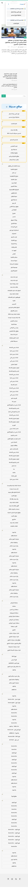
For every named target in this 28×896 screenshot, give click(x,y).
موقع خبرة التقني (14, 206)
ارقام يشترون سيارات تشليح (14, 643)
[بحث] (2, 2)
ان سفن (14, 172)
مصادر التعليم (14, 321)
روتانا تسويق (14, 220)
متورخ (14, 213)
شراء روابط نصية (14, 283)
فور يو (14, 425)
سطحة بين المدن (14, 609)
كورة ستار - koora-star (14, 699)
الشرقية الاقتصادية (14, 189)
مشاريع (14, 519)
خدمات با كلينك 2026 (14, 509)
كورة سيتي (14, 659)
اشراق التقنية (14, 169)
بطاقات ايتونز (14, 445)
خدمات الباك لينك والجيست (14, 485)
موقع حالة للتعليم (14, 331)
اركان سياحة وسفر (14, 159)
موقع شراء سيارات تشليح (14, 640)
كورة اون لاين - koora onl (14, 729)
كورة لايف (14, 752)
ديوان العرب (14, 516)
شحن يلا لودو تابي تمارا (14, 411)
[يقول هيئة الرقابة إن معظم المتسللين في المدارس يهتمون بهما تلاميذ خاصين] (14, 31)
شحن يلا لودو (14, 435)
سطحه (14, 606)
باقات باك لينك (14, 287)
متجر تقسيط (14, 384)
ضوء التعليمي (14, 146)
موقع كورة (14, 796)
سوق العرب (14, 495)
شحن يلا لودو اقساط (14, 371)
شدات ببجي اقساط (14, 347)
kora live (14, 749)
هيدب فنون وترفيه (14, 338)
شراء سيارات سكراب (14, 633)
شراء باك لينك (14, 277)
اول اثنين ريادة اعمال (14, 113)
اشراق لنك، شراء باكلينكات (14, 290)
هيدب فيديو (14, 237)
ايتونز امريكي (14, 364)
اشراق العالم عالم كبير (14, 307)
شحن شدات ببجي (14, 428)
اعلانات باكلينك (14, 526)
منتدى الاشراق (14, 310)
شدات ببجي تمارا (14, 351)
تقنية (25, 37)
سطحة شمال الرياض (14, 616)
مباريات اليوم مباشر (14, 539)
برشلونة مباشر (14, 542)
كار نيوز (14, 203)
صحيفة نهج (14, 199)
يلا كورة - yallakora (14, 733)
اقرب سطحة (14, 626)
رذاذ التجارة (14, 243)
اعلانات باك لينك (14, 522)
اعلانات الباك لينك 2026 (14, 314)
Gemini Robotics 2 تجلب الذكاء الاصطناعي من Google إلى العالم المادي (9, 86)
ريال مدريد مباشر (14, 546)
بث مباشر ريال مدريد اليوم (14, 666)
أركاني (14, 254)
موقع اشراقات (14, 153)
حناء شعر (14, 465)
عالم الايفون (14, 193)
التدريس (14, 304)
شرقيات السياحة (14, 264)
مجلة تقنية (14, 324)
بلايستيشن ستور (14, 449)
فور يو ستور (14, 398)
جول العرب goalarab (14, 663)
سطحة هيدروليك (14, 613)
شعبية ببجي (14, 442)
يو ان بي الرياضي (14, 327)
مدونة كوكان (14, 196)
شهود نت (14, 250)
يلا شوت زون (14, 859)
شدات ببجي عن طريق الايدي (14, 405)
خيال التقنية (14, 179)
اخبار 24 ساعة (14, 334)
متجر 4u (14, 401)
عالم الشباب (14, 123)
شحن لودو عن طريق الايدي (14, 438)
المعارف (14, 233)
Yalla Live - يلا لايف (14, 726)
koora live (14, 712)
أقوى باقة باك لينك (14, 505)
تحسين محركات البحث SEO (14, 133)
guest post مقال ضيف (14, 492)
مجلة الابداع (14, 223)
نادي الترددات (14, 226)
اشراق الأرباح (14, 270)
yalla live (14, 689)
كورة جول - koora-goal (14, 702)
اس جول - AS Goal (14, 739)
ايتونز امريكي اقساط (14, 418)
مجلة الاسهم (14, 186)
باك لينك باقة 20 (14, 499)
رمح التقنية (14, 240)
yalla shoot (14, 535)
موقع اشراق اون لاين (14, 156)
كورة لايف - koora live (14, 829)
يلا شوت (14, 532)
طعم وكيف (14, 247)
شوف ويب (14, 183)
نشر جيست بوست (14, 489)
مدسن (14, 216)
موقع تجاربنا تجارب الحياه (14, 512)
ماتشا (14, 472)
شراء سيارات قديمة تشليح (14, 650)
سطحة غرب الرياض (14, 619)
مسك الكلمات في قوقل (14, 166)
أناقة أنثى (14, 210)
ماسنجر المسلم (14, 139)
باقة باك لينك (14, 130)
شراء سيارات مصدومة (14, 646)
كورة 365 (14, 656)
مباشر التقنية (14, 257)
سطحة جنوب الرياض (14, 623)
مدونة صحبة (14, 260)
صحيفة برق (14, 149)
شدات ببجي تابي (14, 357)
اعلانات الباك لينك (14, 294)
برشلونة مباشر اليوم (14, 679)
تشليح (14, 630)
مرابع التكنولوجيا (14, 176)
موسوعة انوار (14, 267)
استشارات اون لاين (14, 230)
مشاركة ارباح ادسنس (14, 117)
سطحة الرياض (14, 602)
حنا (14, 469)
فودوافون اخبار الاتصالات (14, 297)
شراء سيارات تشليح (14, 636)
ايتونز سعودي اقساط (14, 367)
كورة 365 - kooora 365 (14, 736)
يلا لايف (14, 670)
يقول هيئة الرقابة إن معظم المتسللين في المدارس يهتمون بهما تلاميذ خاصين (16, 42)
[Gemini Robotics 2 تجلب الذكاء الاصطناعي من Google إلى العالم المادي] (22, 86)
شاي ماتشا (14, 476)
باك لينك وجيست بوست (14, 317)
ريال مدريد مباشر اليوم (14, 676)
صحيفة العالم (14, 341)
